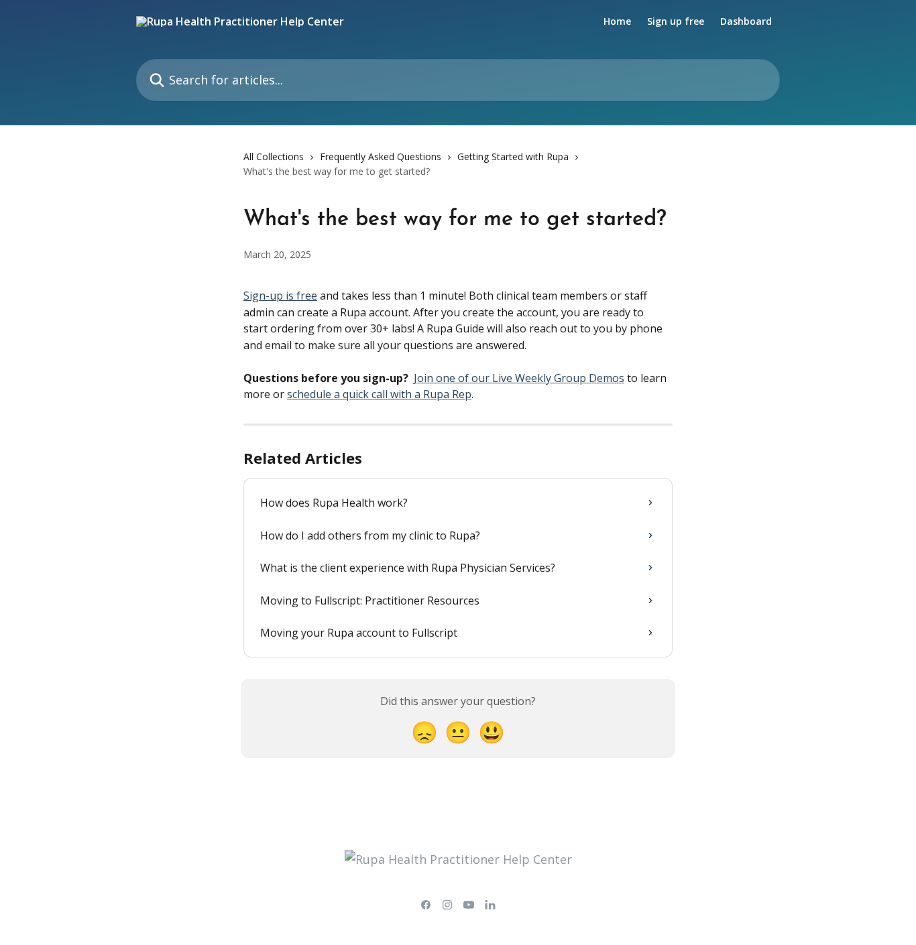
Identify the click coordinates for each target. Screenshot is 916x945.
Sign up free (675, 21)
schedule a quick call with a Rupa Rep (379, 394)
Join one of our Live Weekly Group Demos (519, 378)
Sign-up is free (280, 295)
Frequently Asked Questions (380, 156)
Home (617, 21)
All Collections (273, 156)
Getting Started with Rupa (513, 156)
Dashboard (746, 21)
